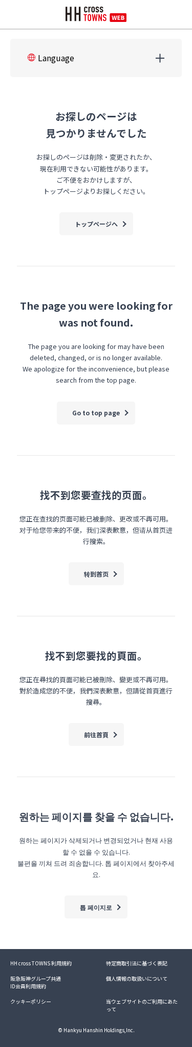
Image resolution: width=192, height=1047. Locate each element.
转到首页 (96, 573)
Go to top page (96, 412)
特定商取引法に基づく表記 (136, 963)
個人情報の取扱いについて (136, 978)
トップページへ (96, 223)
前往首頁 (96, 734)
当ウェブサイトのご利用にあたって (142, 1005)
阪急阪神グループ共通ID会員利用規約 (35, 982)
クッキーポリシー (30, 1001)
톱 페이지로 (96, 907)
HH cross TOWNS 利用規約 (41, 963)
